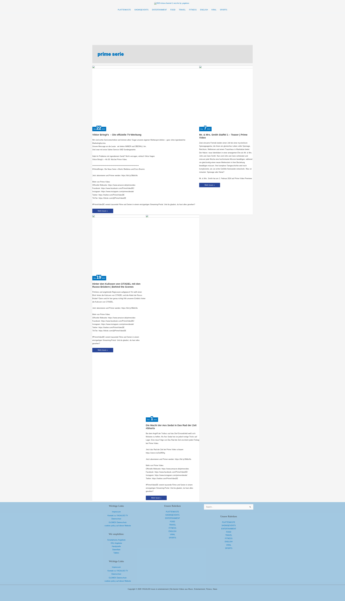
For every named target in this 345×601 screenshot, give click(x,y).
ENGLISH (172, 531)
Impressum (116, 512)
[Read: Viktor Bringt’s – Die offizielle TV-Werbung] (146, 96)
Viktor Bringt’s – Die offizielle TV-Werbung (116, 134)
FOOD (172, 522)
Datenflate (116, 550)
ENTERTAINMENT (172, 518)
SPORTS (172, 538)
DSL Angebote (116, 543)
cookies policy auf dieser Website (118, 526)
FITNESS (172, 528)
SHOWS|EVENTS (172, 515)
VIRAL (172, 535)
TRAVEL (172, 525)
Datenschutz (116, 519)
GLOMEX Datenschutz (118, 522)
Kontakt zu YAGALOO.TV (118, 516)
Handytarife (116, 546)
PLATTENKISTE (172, 512)
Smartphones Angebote (116, 540)
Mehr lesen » (103, 211)
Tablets (116, 553)
